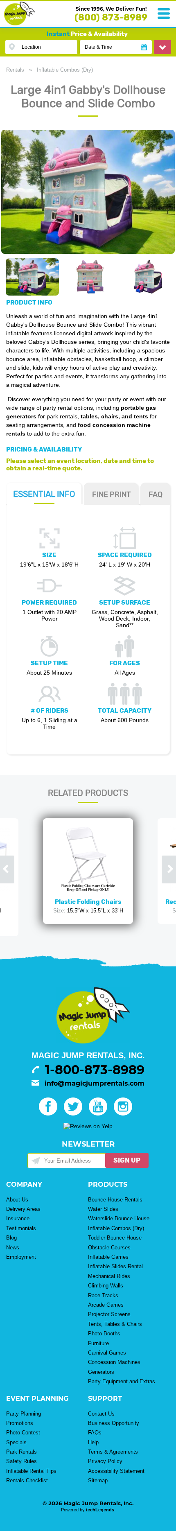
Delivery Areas (23, 1209)
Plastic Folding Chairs (88, 902)
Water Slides (103, 1209)
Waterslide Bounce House (118, 1218)
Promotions (19, 1423)
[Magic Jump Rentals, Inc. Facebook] (50, 1113)
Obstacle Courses (109, 1247)
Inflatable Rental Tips (31, 1471)
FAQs (95, 1432)
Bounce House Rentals (115, 1200)
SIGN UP (126, 1160)
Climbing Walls (105, 1286)
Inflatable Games (108, 1257)
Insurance (17, 1218)
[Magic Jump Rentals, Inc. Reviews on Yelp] (88, 1126)
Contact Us (101, 1414)
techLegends (100, 1509)
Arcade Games (106, 1305)
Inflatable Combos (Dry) (65, 70)
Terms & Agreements (113, 1452)
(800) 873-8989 (110, 17)
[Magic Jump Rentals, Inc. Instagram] (125, 1113)
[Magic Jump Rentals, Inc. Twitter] (75, 1113)
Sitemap (98, 1480)
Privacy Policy (105, 1461)
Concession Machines (114, 1362)
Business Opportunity (113, 1423)
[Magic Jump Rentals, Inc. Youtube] (100, 1113)
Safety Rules (21, 1461)
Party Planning (23, 1414)
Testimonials (21, 1228)
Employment (21, 1257)
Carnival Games (107, 1353)
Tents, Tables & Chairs (115, 1324)
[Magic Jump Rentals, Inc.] (19, 23)
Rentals (15, 70)
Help (93, 1442)
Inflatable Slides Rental (115, 1266)
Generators (101, 1372)
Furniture (98, 1343)
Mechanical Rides (109, 1276)
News (12, 1247)
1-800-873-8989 (94, 1069)
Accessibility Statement (116, 1471)
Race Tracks (103, 1295)
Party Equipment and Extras (121, 1381)
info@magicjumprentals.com (94, 1083)
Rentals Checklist (27, 1480)
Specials (16, 1442)
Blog (11, 1238)
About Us (17, 1200)
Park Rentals (21, 1452)
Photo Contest (23, 1432)
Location (31, 47)
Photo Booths (104, 1333)
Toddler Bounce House (115, 1238)
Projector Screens (109, 1314)
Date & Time (98, 47)
